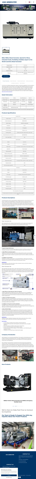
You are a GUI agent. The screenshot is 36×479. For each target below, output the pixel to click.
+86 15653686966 (25, 459)
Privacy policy (28, 475)
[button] (13, 406)
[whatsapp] (35, 236)
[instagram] (20, 477)
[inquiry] (35, 238)
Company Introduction (15, 83)
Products (12, 8)
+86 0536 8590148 (23, 461)
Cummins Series (26, 8)
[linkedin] (18, 477)
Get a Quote (6, 76)
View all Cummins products (7, 91)
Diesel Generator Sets (18, 8)
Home (9, 8)
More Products (22, 83)
